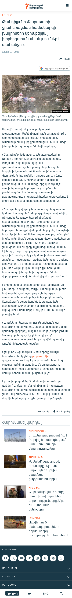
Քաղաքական (36, 457)
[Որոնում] (61, 593)
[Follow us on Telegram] (29, 558)
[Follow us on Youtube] (21, 558)
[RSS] (45, 558)
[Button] (64, 59)
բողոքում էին (40, 356)
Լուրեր (7, 15)
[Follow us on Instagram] (37, 558)
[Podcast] (53, 558)
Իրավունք (34, 487)
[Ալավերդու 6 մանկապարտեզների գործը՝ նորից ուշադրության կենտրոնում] (15, 522)
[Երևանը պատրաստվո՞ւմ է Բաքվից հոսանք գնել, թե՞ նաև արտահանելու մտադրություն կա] (15, 435)
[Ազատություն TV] (29, 593)
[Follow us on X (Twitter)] (13, 558)
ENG (45, 593)
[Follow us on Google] (61, 558)
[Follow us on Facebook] (5, 558)
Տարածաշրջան (37, 431)
